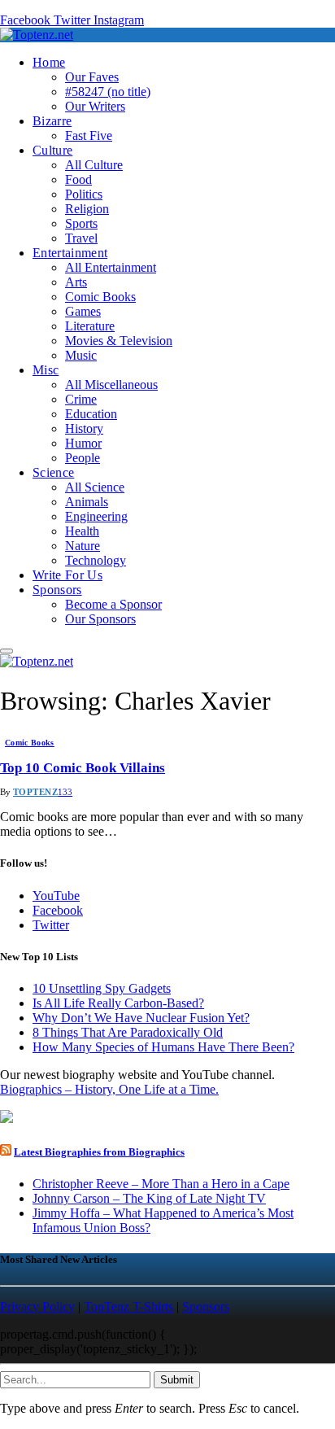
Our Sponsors (100, 619)
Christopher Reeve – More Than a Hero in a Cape (161, 1184)
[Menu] (6, 651)
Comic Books (100, 297)
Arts (76, 282)
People (82, 458)
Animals (86, 502)
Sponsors (57, 590)
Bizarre (52, 121)
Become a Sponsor (113, 604)
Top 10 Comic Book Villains (82, 768)
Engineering (96, 516)
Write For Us (67, 575)
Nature (82, 546)
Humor (83, 443)
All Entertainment (110, 267)
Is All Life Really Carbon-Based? (118, 1003)
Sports (81, 223)
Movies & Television (118, 340)
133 (65, 792)
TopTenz (35, 792)
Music (81, 355)
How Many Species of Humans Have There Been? (163, 1047)
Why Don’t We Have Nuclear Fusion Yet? (141, 1018)
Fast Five (88, 135)
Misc (46, 370)
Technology (95, 560)
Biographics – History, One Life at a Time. (109, 1089)
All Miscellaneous (111, 384)
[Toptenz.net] (36, 35)
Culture (52, 150)
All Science (94, 487)
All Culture (94, 165)
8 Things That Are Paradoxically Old (128, 1032)
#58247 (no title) (107, 91)
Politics (83, 194)
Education (91, 414)
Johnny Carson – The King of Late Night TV (149, 1198)
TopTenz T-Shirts (128, 1306)
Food (78, 179)
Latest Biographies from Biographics (99, 1152)
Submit (177, 1380)
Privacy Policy (37, 1306)
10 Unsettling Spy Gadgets (102, 988)
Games (83, 311)
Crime (81, 399)
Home (49, 62)
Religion (87, 209)
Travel (81, 238)
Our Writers (95, 106)
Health (82, 531)
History (84, 428)
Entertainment (70, 253)
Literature (90, 326)
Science (53, 472)
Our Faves (92, 77)
